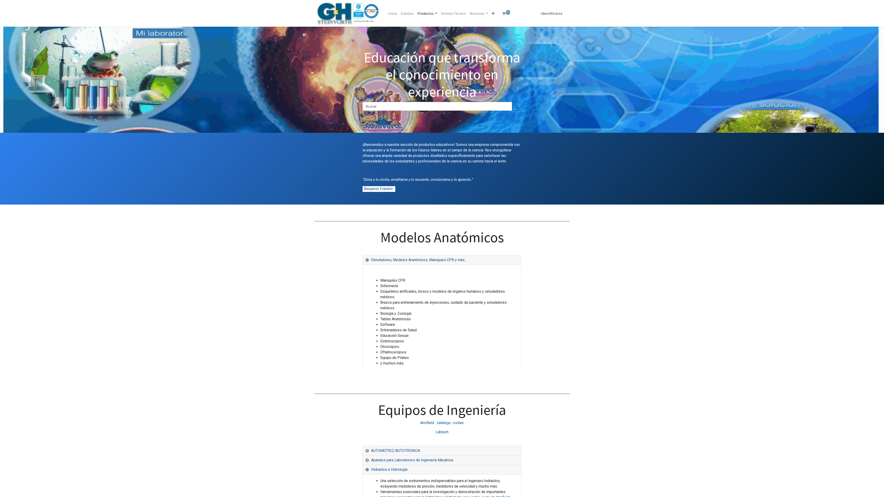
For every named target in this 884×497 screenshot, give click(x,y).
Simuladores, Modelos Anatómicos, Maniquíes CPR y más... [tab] (419, 260)
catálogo (444, 423)
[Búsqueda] (516, 106)
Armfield (427, 423)
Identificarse (551, 13)
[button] (493, 13)
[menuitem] (393, 13)
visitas (458, 423)
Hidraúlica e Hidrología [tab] (389, 469)
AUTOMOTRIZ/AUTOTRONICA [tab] (395, 450)
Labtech (442, 432)
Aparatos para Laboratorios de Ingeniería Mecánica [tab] (412, 460)
